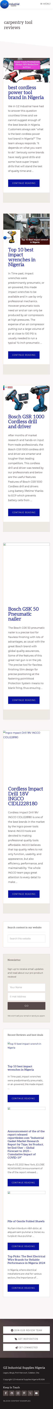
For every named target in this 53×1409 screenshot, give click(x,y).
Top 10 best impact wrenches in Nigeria (22, 257)
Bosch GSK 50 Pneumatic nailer (23, 614)
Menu (47, 3)
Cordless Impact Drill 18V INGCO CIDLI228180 (25, 796)
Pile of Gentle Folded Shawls (26, 1221)
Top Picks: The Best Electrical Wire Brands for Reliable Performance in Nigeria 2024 (26, 1260)
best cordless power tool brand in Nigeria (26, 93)
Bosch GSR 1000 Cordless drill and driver (26, 422)
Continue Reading (26, 184)
